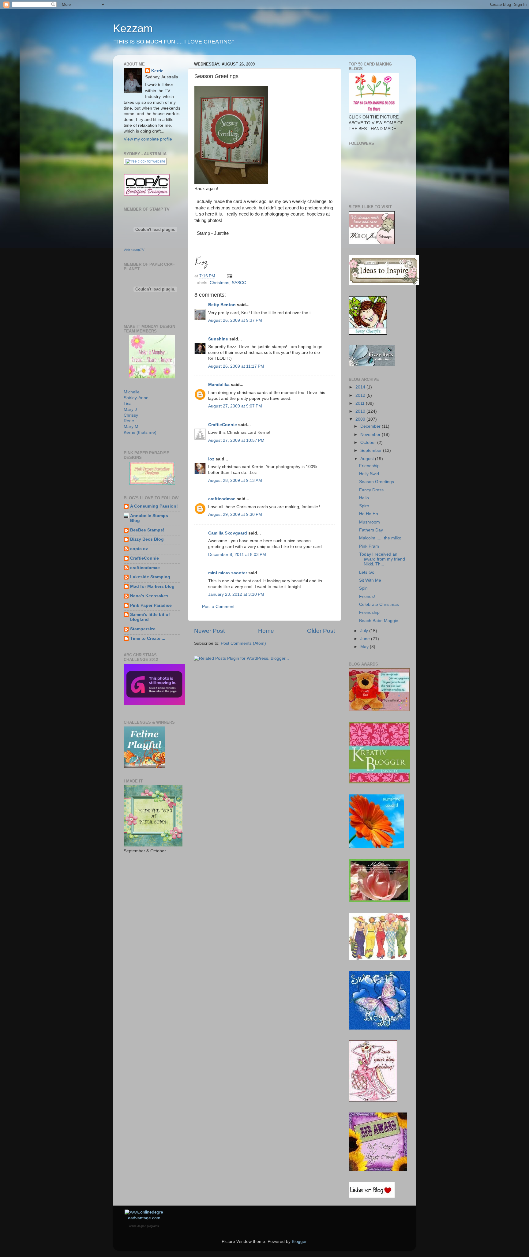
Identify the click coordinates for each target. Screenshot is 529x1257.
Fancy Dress (371, 490)
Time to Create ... (147, 638)
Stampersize (143, 629)
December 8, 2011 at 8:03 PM (237, 554)
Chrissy (131, 415)
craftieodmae (221, 499)
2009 (360, 419)
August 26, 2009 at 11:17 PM (236, 366)
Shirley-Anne (136, 398)
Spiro (364, 506)
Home (266, 631)
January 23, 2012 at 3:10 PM (236, 594)
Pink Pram (369, 546)
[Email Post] (229, 276)
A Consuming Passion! (154, 506)
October (368, 442)
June (365, 638)
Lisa (128, 403)
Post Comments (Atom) (243, 643)
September (371, 450)
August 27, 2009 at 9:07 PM (235, 406)
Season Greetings (376, 481)
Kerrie (157, 71)
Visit (134, 250)
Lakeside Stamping (150, 577)
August (367, 458)
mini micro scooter (227, 573)
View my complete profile (148, 139)
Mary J (130, 409)
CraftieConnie (222, 424)
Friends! (367, 596)
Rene (129, 420)
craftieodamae (145, 567)
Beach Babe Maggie (378, 620)
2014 (360, 387)
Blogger (299, 1241)
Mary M (131, 426)
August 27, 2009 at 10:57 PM (236, 440)
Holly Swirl (369, 473)
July (364, 630)
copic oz (139, 548)
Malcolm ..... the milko (380, 538)
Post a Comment (218, 606)
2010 (360, 411)
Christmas (219, 282)
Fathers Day (371, 530)
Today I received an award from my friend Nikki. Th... (382, 559)
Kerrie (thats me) (140, 432)
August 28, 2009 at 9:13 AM (235, 480)
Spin (363, 588)
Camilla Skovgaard (227, 533)
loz (211, 459)
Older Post (321, 631)
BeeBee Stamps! (147, 530)
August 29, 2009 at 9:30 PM (235, 514)
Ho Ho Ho (368, 514)
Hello (364, 498)
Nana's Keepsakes (149, 596)
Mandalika (219, 384)
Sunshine (218, 339)
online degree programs (144, 1226)
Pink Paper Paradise (151, 605)
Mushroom (369, 522)
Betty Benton (222, 304)
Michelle (132, 392)
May (365, 646)
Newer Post (209, 631)
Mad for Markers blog (152, 586)
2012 (360, 395)
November (371, 434)
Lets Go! (367, 572)
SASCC (239, 282)
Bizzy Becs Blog (147, 539)
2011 (360, 403)
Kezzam (133, 28)
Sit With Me (370, 580)
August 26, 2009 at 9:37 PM (235, 320)
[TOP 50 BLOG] (374, 111)
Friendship (369, 465)
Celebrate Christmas (379, 604)
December (371, 426)
